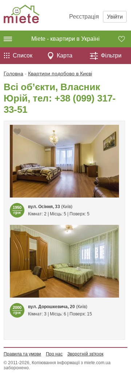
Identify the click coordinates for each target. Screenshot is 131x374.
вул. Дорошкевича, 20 (51, 306)
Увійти (115, 16)
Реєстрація (84, 16)
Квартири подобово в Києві (60, 73)
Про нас (54, 354)
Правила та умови (22, 354)
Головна (13, 73)
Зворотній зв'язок (85, 354)
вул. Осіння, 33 (44, 206)
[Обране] (124, 39)
